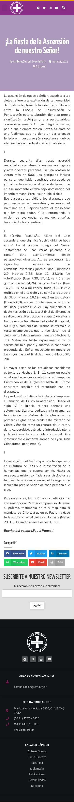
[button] (4, 8)
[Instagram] (50, 8)
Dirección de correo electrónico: (37, 586)
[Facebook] (25, 659)
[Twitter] (44, 8)
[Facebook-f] (38, 8)
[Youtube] (57, 8)
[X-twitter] (33, 659)
